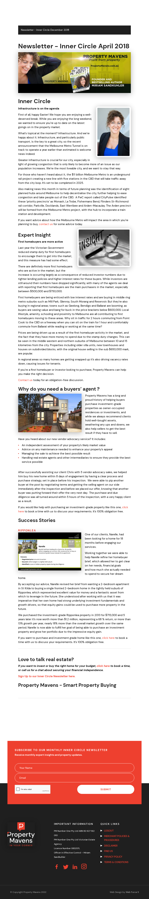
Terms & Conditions (116, 862)
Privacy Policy (113, 856)
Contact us (25, 380)
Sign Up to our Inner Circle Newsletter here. (46, 676)
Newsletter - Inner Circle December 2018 (45, 29)
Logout (109, 830)
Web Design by (124, 892)
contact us (46, 224)
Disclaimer (111, 845)
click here (108, 638)
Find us (108, 851)
